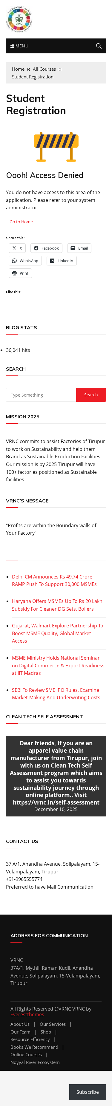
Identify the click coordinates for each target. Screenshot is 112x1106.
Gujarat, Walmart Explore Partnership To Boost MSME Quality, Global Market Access (57, 633)
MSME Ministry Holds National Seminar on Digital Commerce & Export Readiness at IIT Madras (58, 665)
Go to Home (21, 222)
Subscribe (87, 1092)
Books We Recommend (34, 1047)
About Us (20, 1024)
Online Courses (26, 1054)
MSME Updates (25, 554)
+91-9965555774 (24, 879)
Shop (46, 1032)
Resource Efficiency (30, 1039)
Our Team (20, 1032)
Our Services (53, 1024)
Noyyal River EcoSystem (35, 1062)
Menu (21, 46)
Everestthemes (27, 1014)
